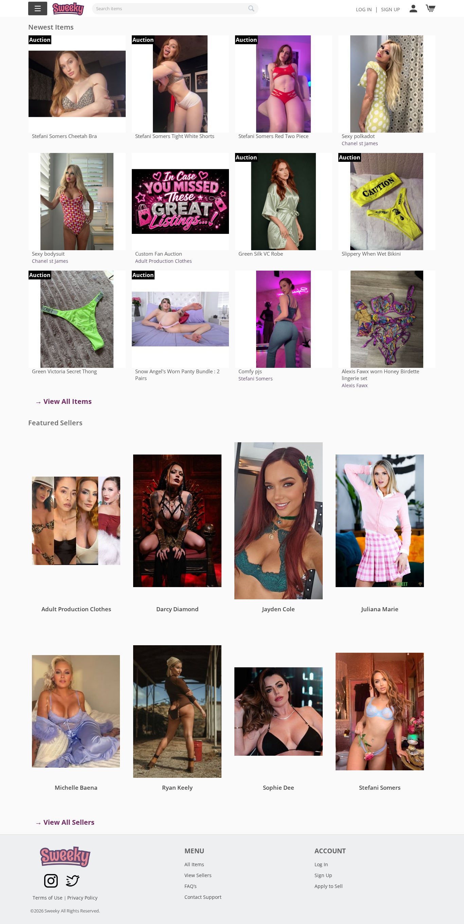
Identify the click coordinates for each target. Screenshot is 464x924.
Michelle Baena (76, 787)
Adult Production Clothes (163, 261)
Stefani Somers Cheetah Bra (64, 136)
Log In (364, 9)
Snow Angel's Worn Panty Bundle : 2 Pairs (177, 374)
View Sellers (198, 875)
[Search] (251, 8)
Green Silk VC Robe (260, 253)
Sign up (390, 9)
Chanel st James (360, 143)
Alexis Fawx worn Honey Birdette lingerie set (380, 374)
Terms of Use (48, 897)
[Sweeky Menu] (37, 8)
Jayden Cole (278, 609)
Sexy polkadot (358, 136)
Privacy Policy (82, 897)
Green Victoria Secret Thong (64, 371)
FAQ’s (190, 886)
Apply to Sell (329, 886)
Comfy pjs (250, 371)
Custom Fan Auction (158, 253)
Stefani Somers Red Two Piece (273, 136)
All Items (194, 864)
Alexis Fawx (355, 385)
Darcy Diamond (177, 609)
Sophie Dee (278, 787)
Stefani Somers (255, 378)
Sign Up (323, 875)
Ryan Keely (177, 787)
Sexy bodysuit (48, 253)
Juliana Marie (379, 609)
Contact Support (202, 897)
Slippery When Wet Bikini (371, 253)
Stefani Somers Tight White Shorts (174, 136)
